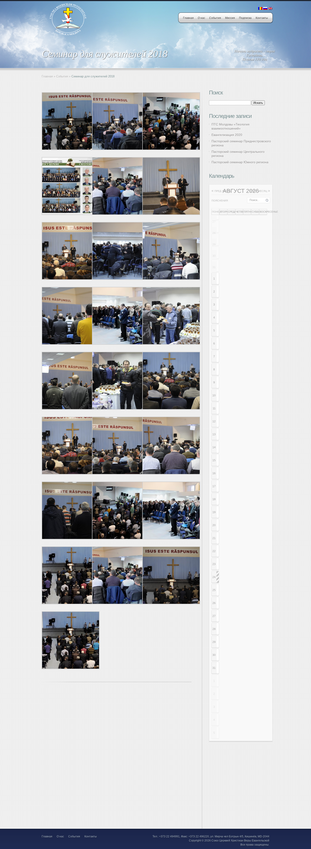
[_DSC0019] (70, 538)
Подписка (245, 18)
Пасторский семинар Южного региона (240, 162)
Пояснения (220, 200)
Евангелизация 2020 (227, 135)
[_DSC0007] (121, 278)
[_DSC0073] (70, 278)
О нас (201, 18)
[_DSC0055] (70, 408)
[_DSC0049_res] (171, 149)
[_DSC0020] (171, 278)
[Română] (260, 8)
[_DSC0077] (171, 408)
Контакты (262, 18)
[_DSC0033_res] (70, 603)
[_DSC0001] (171, 343)
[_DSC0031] (121, 473)
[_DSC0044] (70, 149)
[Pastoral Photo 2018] (70, 214)
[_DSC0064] (171, 214)
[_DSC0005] (121, 408)
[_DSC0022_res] (121, 214)
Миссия (230, 18)
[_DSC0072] (70, 473)
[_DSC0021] (171, 473)
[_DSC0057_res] (121, 343)
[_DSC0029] (121, 149)
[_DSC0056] (70, 343)
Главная (188, 18)
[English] (270, 8)
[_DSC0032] (171, 603)
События (215, 18)
